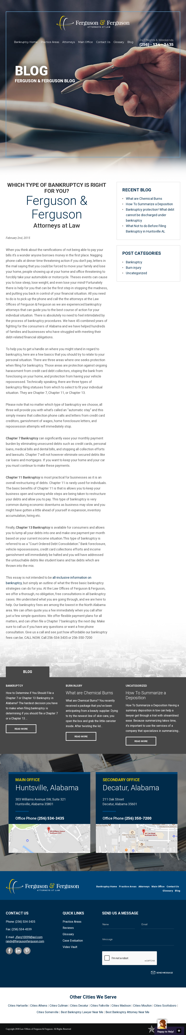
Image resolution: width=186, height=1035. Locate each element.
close (179, 1030)
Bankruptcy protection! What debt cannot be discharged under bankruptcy (150, 215)
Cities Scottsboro (165, 1005)
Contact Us (103, 42)
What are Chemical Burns (144, 198)
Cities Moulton (142, 1005)
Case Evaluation (73, 940)
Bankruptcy (134, 262)
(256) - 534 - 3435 (156, 44)
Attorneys (68, 42)
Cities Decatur (79, 1005)
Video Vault (70, 947)
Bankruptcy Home (26, 42)
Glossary (119, 42)
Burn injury (133, 267)
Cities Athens (38, 1005)
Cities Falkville (99, 1005)
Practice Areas (50, 42)
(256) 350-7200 (138, 818)
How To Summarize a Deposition (149, 204)
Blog (130, 42)
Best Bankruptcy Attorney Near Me (127, 1012)
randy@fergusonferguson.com (25, 941)
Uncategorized (136, 273)
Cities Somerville (47, 1012)
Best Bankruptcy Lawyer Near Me (82, 1012)
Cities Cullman (59, 1005)
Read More (21, 728)
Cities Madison (121, 1005)
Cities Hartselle (18, 1005)
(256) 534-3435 (50, 818)
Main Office (85, 42)
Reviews (68, 928)
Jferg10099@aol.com (29, 937)
